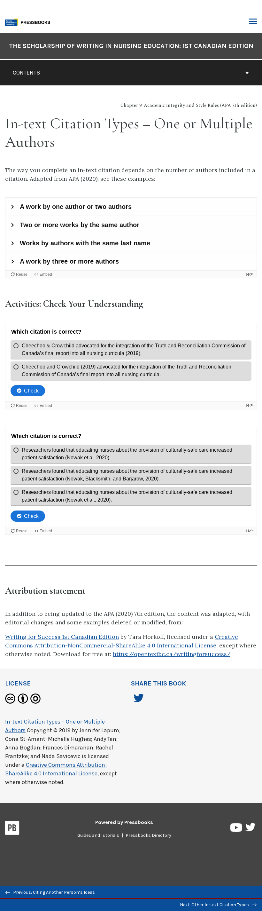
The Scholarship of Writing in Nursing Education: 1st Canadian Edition (131, 46)
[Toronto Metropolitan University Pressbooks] (29, 22)
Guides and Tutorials (98, 835)
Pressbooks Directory (148, 835)
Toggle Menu (253, 22)
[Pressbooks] (12, 829)
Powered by (124, 822)
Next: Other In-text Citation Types (215, 904)
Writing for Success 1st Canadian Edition (62, 636)
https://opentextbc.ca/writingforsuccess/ (171, 654)
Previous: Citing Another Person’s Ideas (53, 892)
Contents (26, 72)
